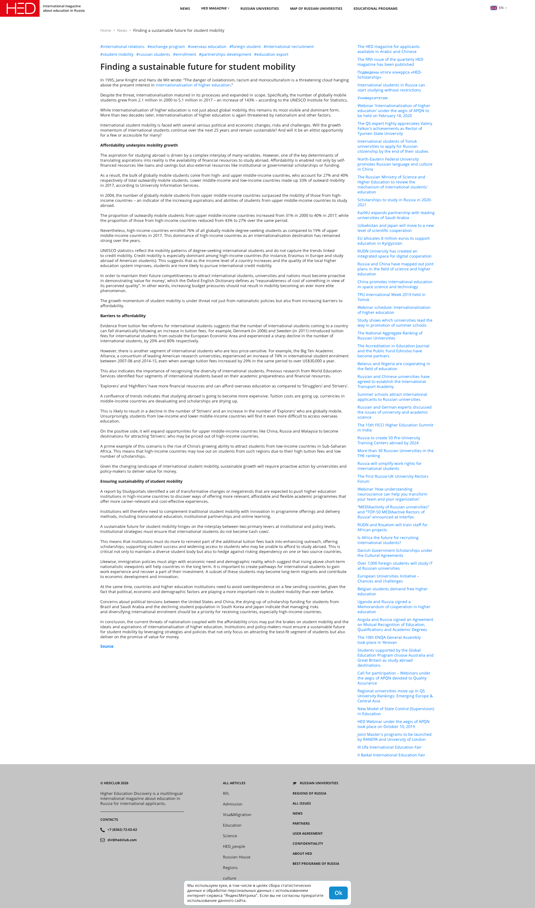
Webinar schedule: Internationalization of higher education (394, 310)
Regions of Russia (309, 793)
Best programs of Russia (316, 863)
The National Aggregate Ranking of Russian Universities (390, 336)
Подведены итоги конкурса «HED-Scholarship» (390, 75)
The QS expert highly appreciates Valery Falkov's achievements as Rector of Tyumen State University (395, 128)
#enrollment (184, 54)
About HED (302, 853)
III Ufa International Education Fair (390, 747)
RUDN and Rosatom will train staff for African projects (393, 527)
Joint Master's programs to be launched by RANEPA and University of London (395, 737)
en (501, 7)
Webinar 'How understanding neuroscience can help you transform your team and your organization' (392, 494)
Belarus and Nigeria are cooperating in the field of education (394, 366)
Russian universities (259, 8)
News (185, 8)
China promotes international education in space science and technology (395, 284)
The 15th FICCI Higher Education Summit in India (395, 428)
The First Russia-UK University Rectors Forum (393, 479)
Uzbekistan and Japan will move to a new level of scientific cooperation (396, 228)
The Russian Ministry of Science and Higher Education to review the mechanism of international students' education (393, 184)
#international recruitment (289, 46)
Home (105, 30)
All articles (234, 783)
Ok (338, 893)
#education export (271, 54)
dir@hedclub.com (122, 840)
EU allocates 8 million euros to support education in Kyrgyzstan (394, 241)
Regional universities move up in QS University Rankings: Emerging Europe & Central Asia (395, 695)
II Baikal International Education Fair (391, 755)
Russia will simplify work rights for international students (390, 466)
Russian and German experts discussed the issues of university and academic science (395, 412)
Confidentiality (308, 843)
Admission (232, 804)
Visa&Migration (237, 814)
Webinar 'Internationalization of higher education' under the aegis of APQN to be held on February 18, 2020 (394, 110)
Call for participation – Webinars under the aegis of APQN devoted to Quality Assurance (394, 678)
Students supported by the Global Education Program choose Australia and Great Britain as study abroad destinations (396, 658)
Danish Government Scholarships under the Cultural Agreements (395, 553)
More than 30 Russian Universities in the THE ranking (396, 453)
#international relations (122, 46)
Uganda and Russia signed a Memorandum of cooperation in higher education (394, 606)
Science (230, 835)
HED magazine (214, 8)
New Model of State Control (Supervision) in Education (396, 711)
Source (106, 646)
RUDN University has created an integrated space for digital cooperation (395, 254)
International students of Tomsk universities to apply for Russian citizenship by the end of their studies (393, 146)
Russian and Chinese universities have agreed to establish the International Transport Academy (394, 381)
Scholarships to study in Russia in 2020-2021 (395, 202)
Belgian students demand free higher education (393, 591)
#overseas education (207, 46)
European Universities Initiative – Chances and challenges (388, 579)
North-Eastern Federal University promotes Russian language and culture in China (395, 164)
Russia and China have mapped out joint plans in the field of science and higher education (396, 268)
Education (232, 825)
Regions (230, 867)
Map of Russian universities (316, 8)
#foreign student (245, 46)
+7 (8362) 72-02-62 (122, 829)
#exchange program (166, 46)
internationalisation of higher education (193, 85)
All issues (302, 803)
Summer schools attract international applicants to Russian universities (392, 397)
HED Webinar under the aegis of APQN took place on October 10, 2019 (394, 724)
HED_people (234, 846)
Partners (301, 823)
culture (229, 878)
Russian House (237, 857)
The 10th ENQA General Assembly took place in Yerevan (389, 640)
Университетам (373, 97)
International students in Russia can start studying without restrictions (391, 87)
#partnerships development (225, 54)
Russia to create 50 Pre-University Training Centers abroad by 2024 (389, 440)
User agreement (308, 833)
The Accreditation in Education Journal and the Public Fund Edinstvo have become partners (393, 350)
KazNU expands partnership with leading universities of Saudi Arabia (396, 215)
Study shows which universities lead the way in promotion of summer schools (395, 323)
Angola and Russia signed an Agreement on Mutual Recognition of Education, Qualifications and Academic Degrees (395, 624)
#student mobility (116, 54)
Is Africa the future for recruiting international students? (388, 540)
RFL (226, 793)
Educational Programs (376, 8)
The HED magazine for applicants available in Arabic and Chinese (389, 49)
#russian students (153, 54)
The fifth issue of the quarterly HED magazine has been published (390, 62)
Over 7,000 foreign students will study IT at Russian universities (395, 566)
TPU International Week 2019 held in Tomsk (391, 297)
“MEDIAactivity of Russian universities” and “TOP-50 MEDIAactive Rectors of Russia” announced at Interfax (393, 511)
